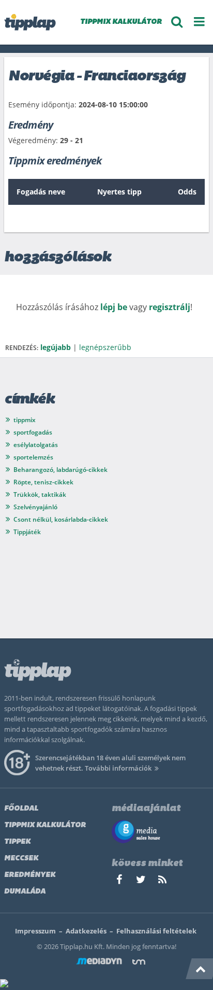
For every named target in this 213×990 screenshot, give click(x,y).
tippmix (24, 419)
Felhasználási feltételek (156, 931)
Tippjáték (27, 531)
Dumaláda (24, 892)
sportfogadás (32, 432)
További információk (118, 768)
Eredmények (29, 875)
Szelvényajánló (35, 507)
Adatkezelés (86, 931)
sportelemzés (33, 457)
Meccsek (21, 858)
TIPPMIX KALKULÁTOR (121, 22)
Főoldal (21, 809)
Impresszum (35, 931)
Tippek (17, 842)
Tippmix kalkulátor (45, 825)
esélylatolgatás (35, 444)
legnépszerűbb (105, 347)
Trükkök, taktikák (39, 494)
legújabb (55, 347)
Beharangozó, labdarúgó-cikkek (60, 469)
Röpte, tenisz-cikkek (43, 482)
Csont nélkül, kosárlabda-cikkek (60, 519)
